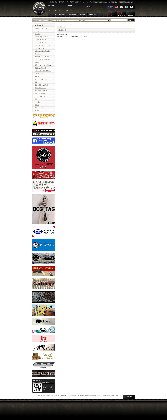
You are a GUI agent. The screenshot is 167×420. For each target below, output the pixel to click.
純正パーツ (38, 54)
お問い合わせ (72, 395)
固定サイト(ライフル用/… (42, 51)
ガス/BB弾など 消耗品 (41, 37)
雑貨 (36, 82)
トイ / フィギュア (40, 96)
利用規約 (107, 395)
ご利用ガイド (46, 395)
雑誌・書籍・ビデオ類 (41, 85)
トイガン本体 (39, 31)
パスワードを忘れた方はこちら (58, 10)
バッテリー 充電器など (42, 39)
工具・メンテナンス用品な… (43, 65)
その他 (37, 110)
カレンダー (55, 395)
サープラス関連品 (40, 93)
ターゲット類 (39, 73)
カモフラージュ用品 (41, 90)
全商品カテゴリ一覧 (41, 28)
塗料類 (37, 76)
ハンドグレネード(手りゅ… (43, 45)
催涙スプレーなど (40, 107)
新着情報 (63, 395)
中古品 (37, 105)
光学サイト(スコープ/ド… (42, 56)
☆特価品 (37, 102)
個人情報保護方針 (83, 395)
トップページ (61, 27)
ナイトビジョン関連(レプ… (43, 59)
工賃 (36, 99)
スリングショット (40, 88)
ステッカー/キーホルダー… (43, 79)
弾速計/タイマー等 (40, 68)
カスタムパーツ (39, 48)
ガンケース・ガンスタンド (43, 71)
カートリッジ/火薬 (40, 42)
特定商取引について (96, 395)
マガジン (37, 34)
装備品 (37, 62)
